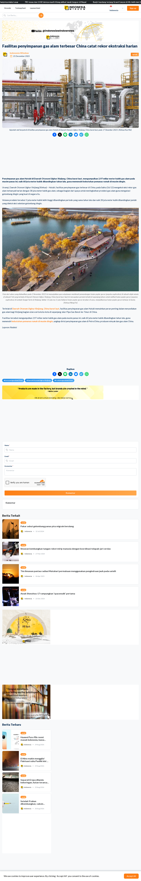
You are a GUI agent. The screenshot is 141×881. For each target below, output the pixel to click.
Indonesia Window (19, 53)
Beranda (7, 8)
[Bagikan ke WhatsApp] (87, 135)
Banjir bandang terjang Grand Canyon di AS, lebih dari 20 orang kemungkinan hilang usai (102, 2)
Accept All (131, 876)
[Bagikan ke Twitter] (60, 135)
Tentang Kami (20, 8)
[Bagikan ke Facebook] (54, 135)
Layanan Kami (35, 8)
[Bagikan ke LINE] (65, 135)
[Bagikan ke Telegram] (81, 135)
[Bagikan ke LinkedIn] (71, 135)
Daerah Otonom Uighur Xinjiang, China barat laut (35, 308)
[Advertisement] (70, 157)
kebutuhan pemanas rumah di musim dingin (32, 321)
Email (7, 456)
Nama (7, 445)
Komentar (9, 466)
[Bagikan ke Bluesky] (76, 135)
